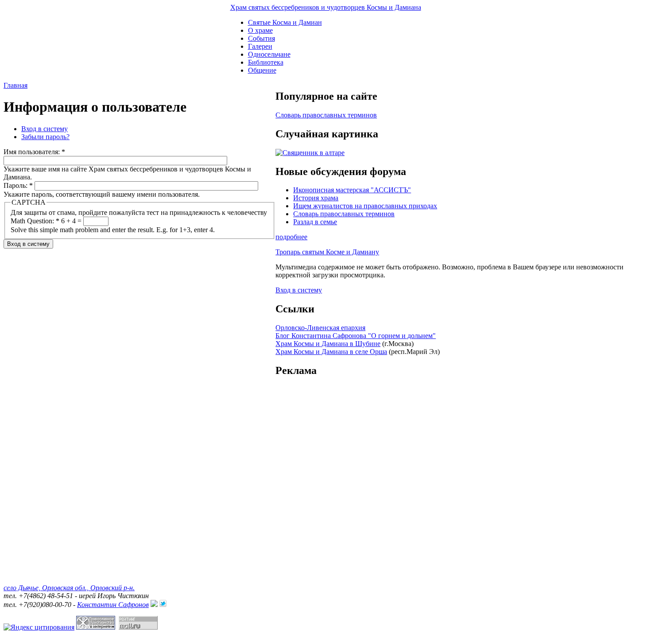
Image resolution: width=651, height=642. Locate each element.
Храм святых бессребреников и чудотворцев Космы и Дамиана (325, 7)
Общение (262, 70)
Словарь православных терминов (326, 115)
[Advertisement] (461, 438)
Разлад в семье (315, 222)
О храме (260, 30)
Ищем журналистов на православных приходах (365, 206)
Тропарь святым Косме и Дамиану (327, 252)
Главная (15, 85)
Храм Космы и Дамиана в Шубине (327, 343)
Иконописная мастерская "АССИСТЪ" (352, 190)
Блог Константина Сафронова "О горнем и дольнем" (355, 335)
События (261, 38)
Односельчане (269, 54)
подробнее (291, 237)
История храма (315, 198)
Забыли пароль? (45, 136)
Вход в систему (44, 128)
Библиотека (265, 62)
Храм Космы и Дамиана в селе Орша (331, 351)
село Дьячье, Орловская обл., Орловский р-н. (69, 587)
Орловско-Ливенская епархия (320, 327)
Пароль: (18, 185)
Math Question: (35, 221)
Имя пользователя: (34, 152)
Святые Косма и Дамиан (285, 22)
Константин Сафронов (113, 604)
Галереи (260, 46)
